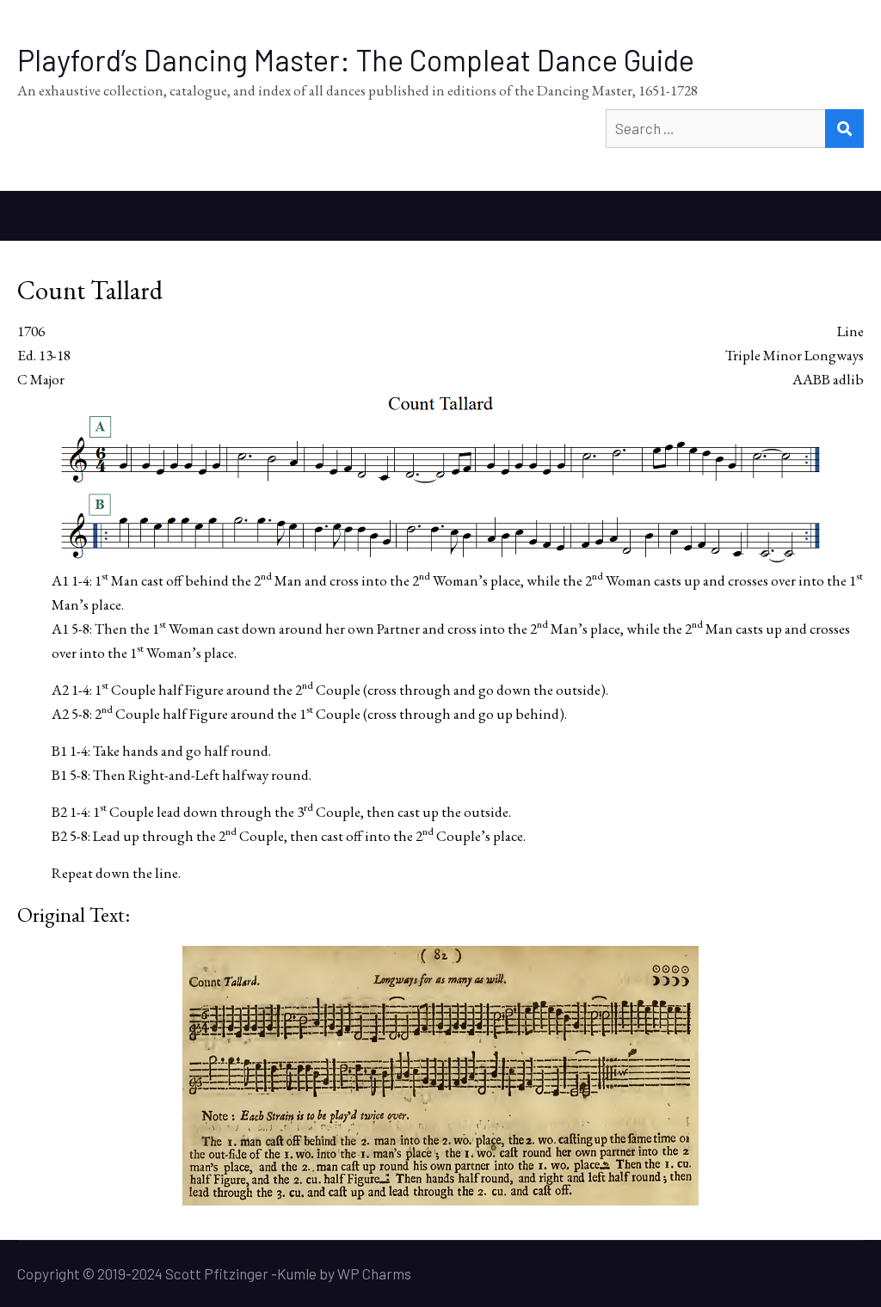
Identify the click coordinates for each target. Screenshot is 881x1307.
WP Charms (374, 1273)
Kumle (297, 1273)
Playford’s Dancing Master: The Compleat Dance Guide (355, 59)
